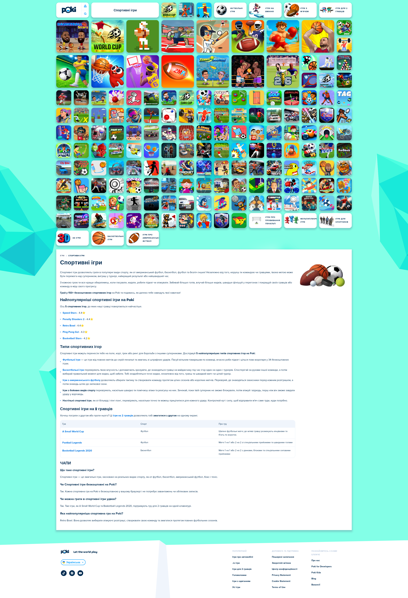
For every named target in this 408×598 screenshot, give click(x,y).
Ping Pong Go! (71, 332)
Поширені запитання (283, 557)
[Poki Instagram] (72, 573)
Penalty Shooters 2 (73, 319)
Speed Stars (70, 313)
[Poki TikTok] (64, 573)
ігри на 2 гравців (123, 415)
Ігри (62, 256)
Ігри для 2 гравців (241, 569)
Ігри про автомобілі (242, 557)
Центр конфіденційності (284, 569)
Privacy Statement (281, 575)
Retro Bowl (69, 325)
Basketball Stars (72, 338)
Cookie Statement (281, 581)
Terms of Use (278, 587)
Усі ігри (236, 587)
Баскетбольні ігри (73, 370)
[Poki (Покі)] (68, 10)
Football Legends (72, 442)
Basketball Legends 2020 (77, 450)
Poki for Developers (321, 566)
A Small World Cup (73, 431)
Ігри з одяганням (241, 581)
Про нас (315, 560)
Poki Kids (316, 573)
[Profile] (85, 6)
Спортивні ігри (76, 256)
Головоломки (239, 575)
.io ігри (236, 563)
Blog (313, 579)
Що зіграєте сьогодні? (85, 14)
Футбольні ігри (71, 359)
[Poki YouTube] (80, 573)
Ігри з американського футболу (81, 380)
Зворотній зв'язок (281, 563)
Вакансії (315, 585)
